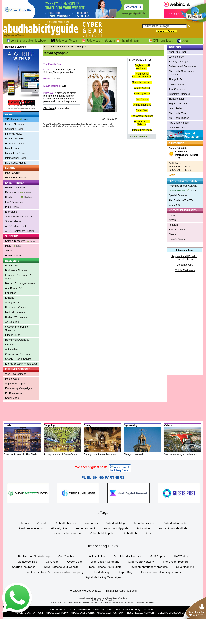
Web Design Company (105, 561)
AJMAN (96, 609)
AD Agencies (12, 302)
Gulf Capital (142, 99)
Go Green (52, 561)
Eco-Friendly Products (128, 556)
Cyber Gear (142, 110)
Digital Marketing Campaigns (103, 577)
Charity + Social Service (18, 359)
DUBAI (72, 609)
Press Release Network (142, 123)
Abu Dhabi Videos (179, 122)
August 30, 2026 (184, 153)
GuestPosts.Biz (142, 88)
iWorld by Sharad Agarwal (183, 185)
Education (10, 293)
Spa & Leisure (13, 221)
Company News (14, 129)
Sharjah (173, 234)
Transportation (177, 98)
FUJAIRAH (107, 609)
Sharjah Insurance (142, 82)
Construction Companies (18, 354)
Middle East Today (142, 130)
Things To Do (176, 79)
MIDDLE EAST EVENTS (83, 613)
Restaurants (18, 192)
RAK (118, 609)
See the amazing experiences (180, 454)
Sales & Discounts (20, 241)
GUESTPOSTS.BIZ (167, 613)
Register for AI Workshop (142, 67)
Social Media (12, 398)
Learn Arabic (176, 108)
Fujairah (173, 224)
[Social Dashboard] (184, 42)
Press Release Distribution (104, 566)
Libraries (10, 344)
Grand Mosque (177, 127)
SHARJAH (128, 609)
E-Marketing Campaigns (18, 388)
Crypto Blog (125, 572)
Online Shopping (142, 104)
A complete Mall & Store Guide (60, 454)
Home (47, 46)
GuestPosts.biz (107, 600)
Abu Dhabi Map (177, 113)
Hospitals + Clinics (15, 307)
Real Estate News (15, 138)
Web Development (15, 374)
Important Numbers (179, 94)
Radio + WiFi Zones (16, 317)
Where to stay (176, 56)
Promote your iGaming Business (161, 572)
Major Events (12, 172)
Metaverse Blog (27, 561)
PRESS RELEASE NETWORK (140, 613)
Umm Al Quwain (177, 239)
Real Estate (11, 265)
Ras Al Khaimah (177, 229)
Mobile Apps (12, 378)
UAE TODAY (149, 609)
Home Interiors (13, 255)
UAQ (137, 609)
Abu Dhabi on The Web (181, 200)
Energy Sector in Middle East (21, 363)
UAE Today (181, 556)
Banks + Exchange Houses (20, 283)
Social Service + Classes (18, 216)
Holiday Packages (179, 61)
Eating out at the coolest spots (100, 454)
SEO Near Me (185, 566)
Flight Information (178, 103)
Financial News (13, 133)
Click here (49, 108)
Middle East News (15, 153)
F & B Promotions (14, 202)
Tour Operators (177, 89)
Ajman (172, 220)
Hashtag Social (142, 93)
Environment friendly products (149, 566)
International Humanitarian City (141, 75)
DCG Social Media (15, 162)
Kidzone (9, 297)
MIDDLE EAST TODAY (57, 613)
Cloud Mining (100, 572)
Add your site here (138, 136)
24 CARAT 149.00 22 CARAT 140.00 (180, 166)
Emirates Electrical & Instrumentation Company (54, 572)
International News (15, 158)
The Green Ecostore (142, 116)
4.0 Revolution (96, 556)
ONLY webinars (68, 556)
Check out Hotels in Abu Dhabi (20, 454)
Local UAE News (14, 124)
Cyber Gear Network (141, 561)
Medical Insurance (15, 312)
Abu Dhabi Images (179, 118)
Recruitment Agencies (17, 339)
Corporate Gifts (185, 264)
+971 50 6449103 (92, 590)
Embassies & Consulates (182, 66)
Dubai (172, 215)
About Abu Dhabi (178, 52)
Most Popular (12, 148)
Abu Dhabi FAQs (14, 288)
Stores (8, 250)
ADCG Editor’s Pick (15, 226)
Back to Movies (109, 119)
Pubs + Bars (12, 207)
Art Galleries (12, 322)
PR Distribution (13, 393)
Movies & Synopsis (15, 187)
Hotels (18, 197)
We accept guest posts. (91, 467)
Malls (13, 245)
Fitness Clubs (12, 335)
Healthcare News (14, 143)
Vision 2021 (175, 205)
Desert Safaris (176, 84)
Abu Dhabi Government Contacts (182, 73)
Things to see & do (134, 454)
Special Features (178, 195)
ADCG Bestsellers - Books (19, 231)
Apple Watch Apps (15, 383)
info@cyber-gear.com (125, 590)
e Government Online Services (17, 328)
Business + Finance (16, 270)
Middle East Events (15, 177)
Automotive (11, 349)
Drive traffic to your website (61, 566)
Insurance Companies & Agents (18, 277)
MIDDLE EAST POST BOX (110, 613)
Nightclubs (11, 211)
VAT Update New (16, 119)
